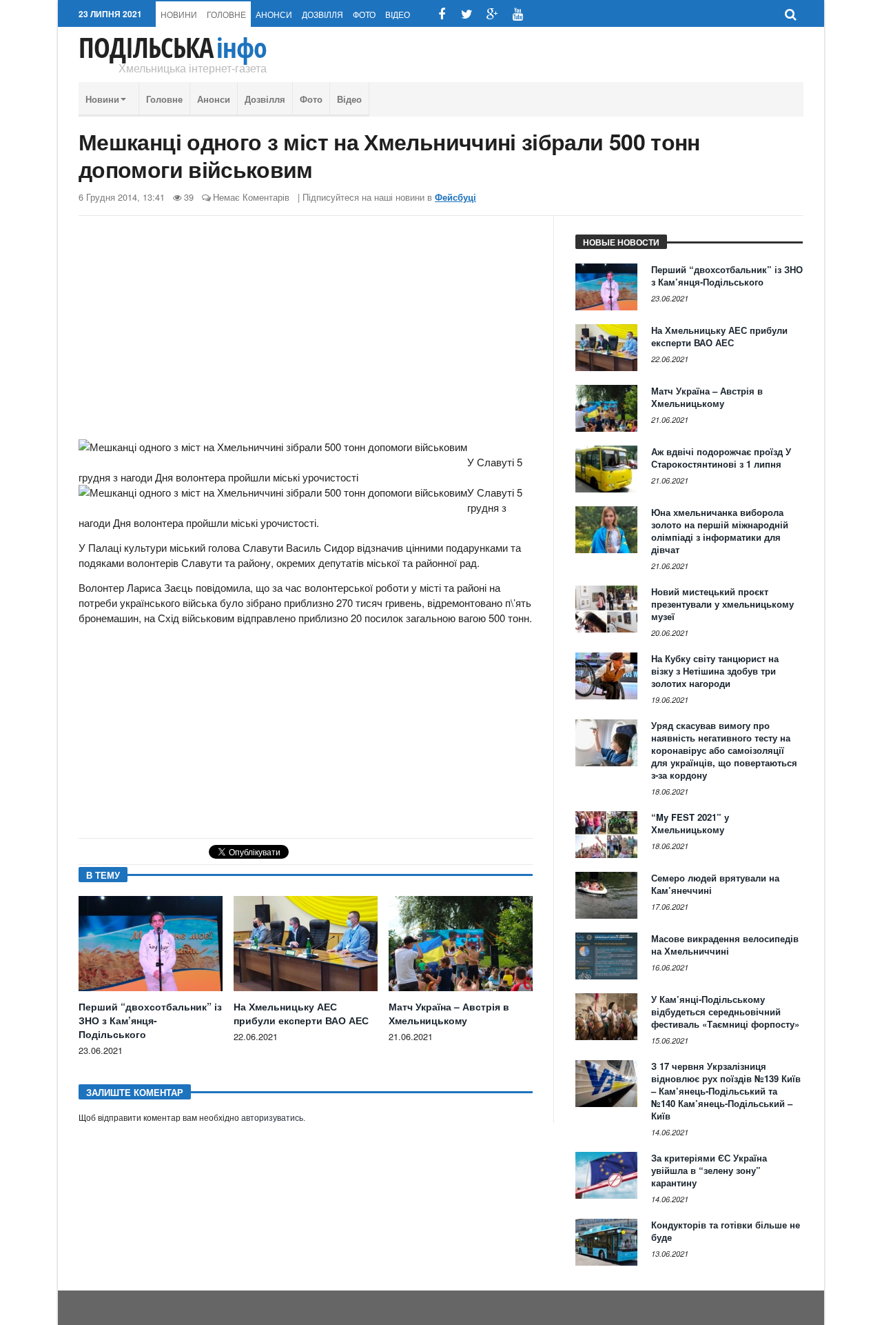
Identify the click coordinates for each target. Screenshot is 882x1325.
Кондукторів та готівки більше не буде (725, 1231)
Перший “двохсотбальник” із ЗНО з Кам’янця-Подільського (150, 1020)
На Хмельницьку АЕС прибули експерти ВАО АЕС (301, 1013)
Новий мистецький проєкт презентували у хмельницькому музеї (722, 604)
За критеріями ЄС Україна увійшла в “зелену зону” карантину (709, 1170)
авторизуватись (272, 1118)
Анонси (274, 14)
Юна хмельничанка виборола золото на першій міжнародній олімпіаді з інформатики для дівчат (719, 531)
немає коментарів (251, 196)
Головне (226, 14)
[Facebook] (441, 14)
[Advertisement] (306, 333)
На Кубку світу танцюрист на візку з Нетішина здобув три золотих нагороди (715, 671)
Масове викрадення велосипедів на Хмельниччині (725, 944)
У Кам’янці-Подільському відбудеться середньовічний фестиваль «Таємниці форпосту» (725, 1011)
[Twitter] (467, 14)
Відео (397, 14)
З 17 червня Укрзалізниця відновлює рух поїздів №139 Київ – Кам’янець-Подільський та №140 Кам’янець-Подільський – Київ (726, 1090)
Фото (364, 14)
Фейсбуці (455, 197)
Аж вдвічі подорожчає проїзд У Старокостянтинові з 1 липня (721, 457)
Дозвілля (322, 14)
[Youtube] (518, 14)
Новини (179, 14)
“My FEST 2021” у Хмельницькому (690, 823)
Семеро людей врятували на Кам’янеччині (715, 884)
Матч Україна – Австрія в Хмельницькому (449, 1013)
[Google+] (492, 14)
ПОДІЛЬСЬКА (173, 47)
